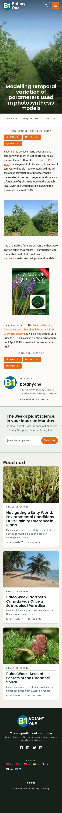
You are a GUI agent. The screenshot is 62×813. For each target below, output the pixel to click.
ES (38, 764)
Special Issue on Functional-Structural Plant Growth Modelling (29, 329)
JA (11, 769)
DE (20, 764)
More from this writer (34, 399)
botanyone (12, 118)
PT (20, 769)
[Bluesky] (34, 747)
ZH (11, 764)
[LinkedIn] (27, 747)
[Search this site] (46, 5)
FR (46, 764)
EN (29, 764)
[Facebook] (21, 747)
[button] (55, 5)
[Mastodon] (40, 747)
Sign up (31, 782)
